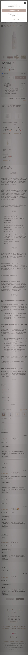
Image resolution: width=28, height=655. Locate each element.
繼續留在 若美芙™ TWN (14, 10)
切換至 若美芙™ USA (14, 19)
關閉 (25, 3)
